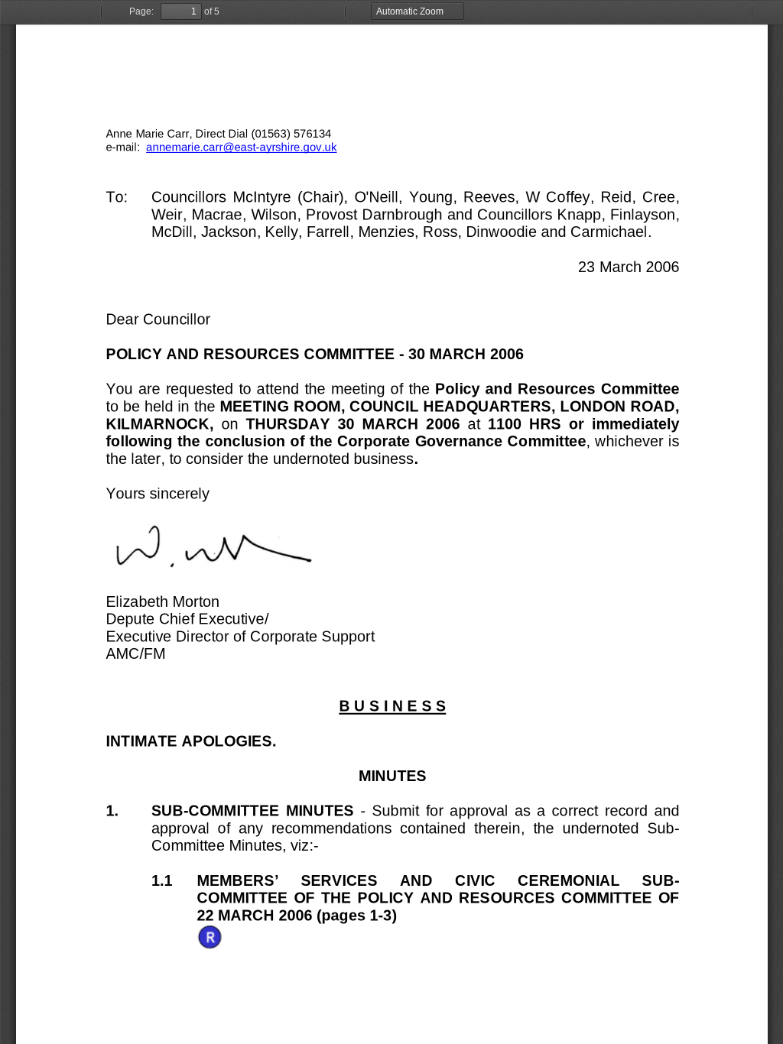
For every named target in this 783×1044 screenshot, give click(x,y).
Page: (141, 11)
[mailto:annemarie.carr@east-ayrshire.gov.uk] (241, 146)
